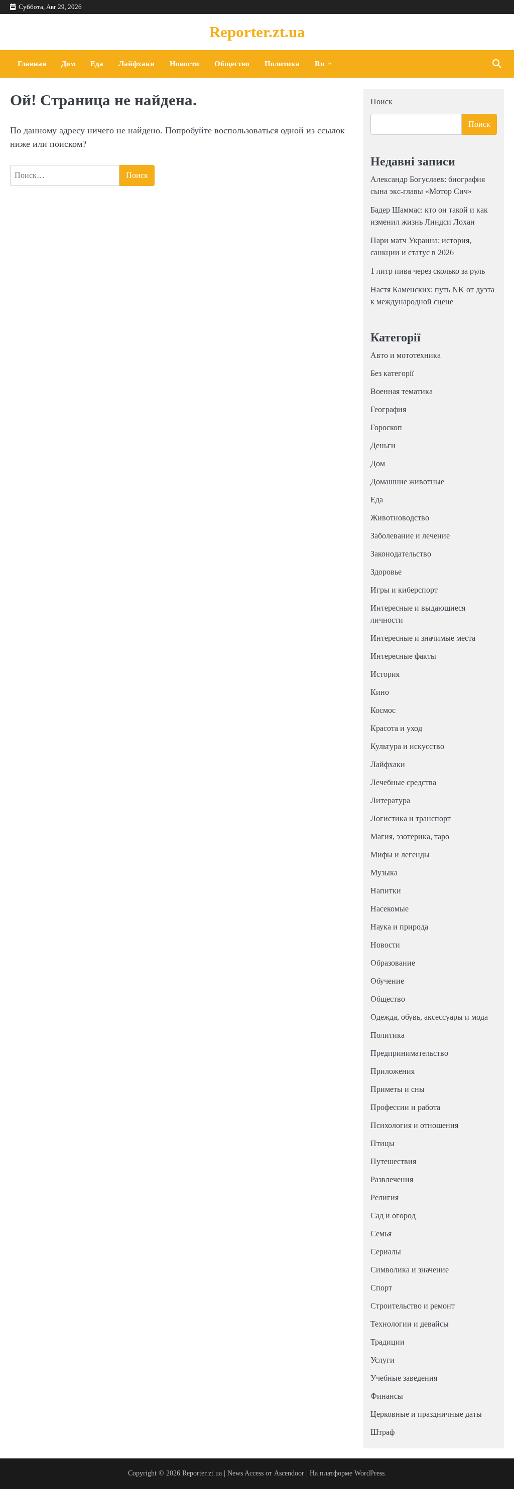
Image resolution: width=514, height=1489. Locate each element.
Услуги (382, 1360)
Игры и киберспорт (404, 590)
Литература (390, 800)
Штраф (382, 1432)
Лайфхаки (136, 64)
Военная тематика (401, 391)
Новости (184, 64)
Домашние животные (407, 481)
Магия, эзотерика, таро (409, 836)
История (385, 674)
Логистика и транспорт (410, 818)
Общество (231, 64)
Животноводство (399, 517)
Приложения (392, 1071)
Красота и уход (396, 728)
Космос (383, 710)
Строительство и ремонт (412, 1305)
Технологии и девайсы (409, 1324)
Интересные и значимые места (422, 638)
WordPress (369, 1473)
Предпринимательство (409, 1053)
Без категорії (392, 373)
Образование (392, 963)
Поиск (381, 101)
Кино (379, 692)
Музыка (384, 872)
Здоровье (386, 572)
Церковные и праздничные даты (426, 1414)
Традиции (387, 1342)
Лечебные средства (403, 782)
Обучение (387, 981)
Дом (68, 64)
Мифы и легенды (400, 854)
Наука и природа (399, 926)
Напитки (385, 890)
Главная (32, 64)
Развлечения (391, 1179)
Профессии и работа (405, 1107)
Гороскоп (386, 427)
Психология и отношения (414, 1125)
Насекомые (389, 908)
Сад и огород (393, 1215)
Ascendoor (289, 1473)
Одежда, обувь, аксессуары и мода (429, 1017)
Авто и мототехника (405, 355)
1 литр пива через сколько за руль (427, 271)
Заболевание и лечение (410, 535)
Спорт (381, 1287)
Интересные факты (403, 656)
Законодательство (400, 553)
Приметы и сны (397, 1089)
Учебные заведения (403, 1378)
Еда (96, 64)
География (388, 409)
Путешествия (393, 1161)
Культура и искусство (407, 746)
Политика (282, 64)
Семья (381, 1233)
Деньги (383, 445)
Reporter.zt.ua (257, 32)
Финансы (386, 1396)
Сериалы (385, 1251)
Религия (384, 1197)
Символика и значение (409, 1269)
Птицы (382, 1143)
